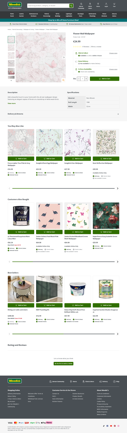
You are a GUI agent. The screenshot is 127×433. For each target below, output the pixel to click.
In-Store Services (78, 399)
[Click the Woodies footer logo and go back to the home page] (15, 382)
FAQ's (54, 396)
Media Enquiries (102, 412)
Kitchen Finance (57, 401)
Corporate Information (104, 396)
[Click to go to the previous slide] (9, 188)
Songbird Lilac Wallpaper (73, 163)
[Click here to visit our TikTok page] (104, 426)
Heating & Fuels (81, 15)
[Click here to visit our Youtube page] (111, 426)
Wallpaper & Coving (29, 29)
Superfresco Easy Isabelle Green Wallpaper (105, 238)
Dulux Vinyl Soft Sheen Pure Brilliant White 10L (74, 311)
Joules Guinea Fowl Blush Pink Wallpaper (47, 238)
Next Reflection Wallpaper (102, 163)
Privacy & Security (102, 404)
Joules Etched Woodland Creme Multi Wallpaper (76, 238)
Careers (99, 399)
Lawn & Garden (21, 15)
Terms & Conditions (103, 394)
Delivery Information (14, 394)
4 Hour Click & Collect (14, 399)
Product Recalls (77, 396)
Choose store (113, 53)
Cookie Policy (101, 401)
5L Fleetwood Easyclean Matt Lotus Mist (19, 238)
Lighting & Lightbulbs (69, 15)
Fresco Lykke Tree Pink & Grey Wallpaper (19, 164)
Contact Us (55, 394)
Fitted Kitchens (104, 15)
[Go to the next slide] (64, 57)
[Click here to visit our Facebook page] (107, 426)
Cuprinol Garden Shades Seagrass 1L (105, 311)
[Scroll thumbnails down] (11, 80)
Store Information (57, 399)
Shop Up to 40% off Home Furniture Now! (63, 20)
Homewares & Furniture (33, 15)
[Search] (71, 6)
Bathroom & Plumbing (92, 15)
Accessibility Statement (104, 407)
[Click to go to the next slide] (117, 188)
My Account (11, 401)
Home (9, 29)
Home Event (12, 15)
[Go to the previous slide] (17, 57)
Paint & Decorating (46, 15)
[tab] (11, 39)
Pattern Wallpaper (40, 29)
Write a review (96, 47)
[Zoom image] (63, 80)
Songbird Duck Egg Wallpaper (47, 163)
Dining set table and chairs (18, 310)
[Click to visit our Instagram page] (118, 426)
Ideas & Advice (114, 15)
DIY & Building (57, 15)
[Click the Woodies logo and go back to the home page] (15, 5)
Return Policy (12, 396)
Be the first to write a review (63, 364)
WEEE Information (102, 409)
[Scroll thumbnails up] (11, 34)
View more (12, 103)
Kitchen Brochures (78, 394)
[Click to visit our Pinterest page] (115, 426)
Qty (74, 79)
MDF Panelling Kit (42, 310)
